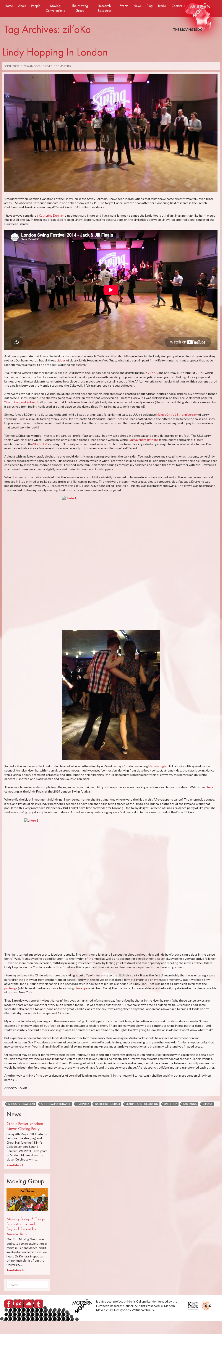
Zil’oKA (153, 372)
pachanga (10, 988)
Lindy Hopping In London (55, 52)
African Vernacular (21, 1103)
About (22, 5)
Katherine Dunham (52, 215)
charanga (81, 988)
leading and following (142, 1103)
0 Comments (62, 66)
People (35, 5)
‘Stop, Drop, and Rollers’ (20, 402)
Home (9, 5)
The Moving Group (80, 8)
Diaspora (83, 1103)
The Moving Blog (187, 29)
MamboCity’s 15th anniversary (177, 414)
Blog (150, 5)
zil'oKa (207, 1103)
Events (124, 5)
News (137, 5)
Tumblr (162, 5)
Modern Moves (41, 66)
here (210, 787)
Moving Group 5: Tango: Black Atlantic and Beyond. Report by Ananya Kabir (26, 1226)
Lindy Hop (170, 1103)
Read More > (15, 1165)
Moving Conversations (55, 8)
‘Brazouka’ (40, 444)
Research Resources (105, 8)
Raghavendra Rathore (143, 439)
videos (61, 360)
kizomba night (157, 766)
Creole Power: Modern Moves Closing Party (24, 1126)
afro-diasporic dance (56, 1103)
